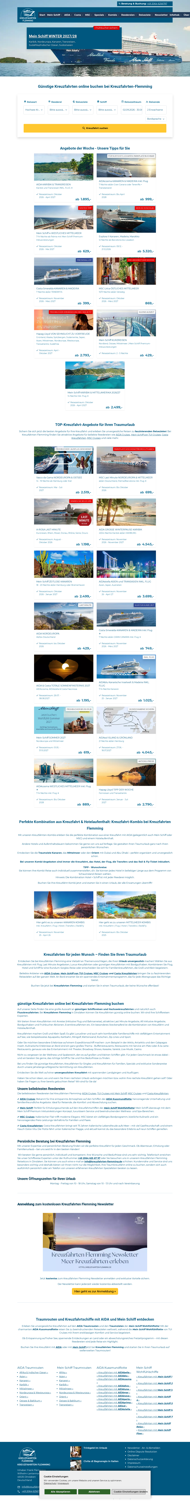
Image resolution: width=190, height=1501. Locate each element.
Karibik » (24, 1384)
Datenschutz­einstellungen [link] (143, 1467)
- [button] (132, 109)
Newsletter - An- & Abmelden (144, 1448)
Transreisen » (26, 1404)
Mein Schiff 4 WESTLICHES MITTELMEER (59, 233)
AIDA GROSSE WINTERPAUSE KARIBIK (120, 529)
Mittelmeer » (26, 1388)
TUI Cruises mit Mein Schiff (112, 1093)
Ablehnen (94, 1491)
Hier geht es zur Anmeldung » (95, 1291)
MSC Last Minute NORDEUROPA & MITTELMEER (126, 477)
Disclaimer (133, 1455)
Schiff (103, 102)
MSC (87, 15)
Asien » (23, 1376)
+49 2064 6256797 (157, 3)
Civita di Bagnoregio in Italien (101, 1461)
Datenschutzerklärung (140, 1459)
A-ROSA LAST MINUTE (48, 529)
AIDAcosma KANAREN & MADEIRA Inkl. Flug (123, 181)
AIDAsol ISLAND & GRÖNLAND (116, 737)
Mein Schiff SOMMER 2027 (51, 737)
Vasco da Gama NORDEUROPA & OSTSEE (59, 477)
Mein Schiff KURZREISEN (113, 340)
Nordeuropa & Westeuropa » (35, 1392)
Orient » (23, 1396)
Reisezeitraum (132, 102)
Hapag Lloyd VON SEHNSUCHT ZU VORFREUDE (63, 334)
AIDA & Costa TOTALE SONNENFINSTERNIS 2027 (63, 685)
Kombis (112, 15)
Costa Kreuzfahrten (125, 973)
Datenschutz (50, 1483)
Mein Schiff (53, 15)
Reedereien (128, 15)
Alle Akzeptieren (60, 1491)
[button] (155, 109)
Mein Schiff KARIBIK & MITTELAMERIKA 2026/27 (94, 392)
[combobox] (34, 109)
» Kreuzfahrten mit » (113, 1376)
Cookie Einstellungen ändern (129, 1491)
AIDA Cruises (123, 434)
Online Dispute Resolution (142, 1451)
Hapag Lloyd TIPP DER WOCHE (116, 789)
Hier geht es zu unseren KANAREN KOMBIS (60, 922)
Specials (99, 15)
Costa (77, 15)
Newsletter (161, 15)
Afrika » (63, 1372)
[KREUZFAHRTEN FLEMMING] (27, 14)
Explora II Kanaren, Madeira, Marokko (119, 236)
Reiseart (32, 102)
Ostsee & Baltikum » (30, 1400)
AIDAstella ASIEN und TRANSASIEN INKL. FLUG (125, 581)
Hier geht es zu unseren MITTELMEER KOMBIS (125, 922)
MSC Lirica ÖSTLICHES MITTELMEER (119, 288)
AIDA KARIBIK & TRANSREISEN (53, 184)
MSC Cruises (94, 438)
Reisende (154, 102)
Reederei (56, 102)
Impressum (134, 1463)
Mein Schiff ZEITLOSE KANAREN (54, 581)
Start (42, 15)
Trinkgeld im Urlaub (95, 1448)
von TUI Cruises (146, 434)
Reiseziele (145, 15)
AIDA (67, 15)
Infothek (174, 15)
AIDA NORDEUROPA (47, 633)
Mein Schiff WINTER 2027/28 (53, 36)
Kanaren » (24, 1380)
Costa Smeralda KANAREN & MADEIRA (57, 288)
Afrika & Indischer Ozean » (33, 1372)
